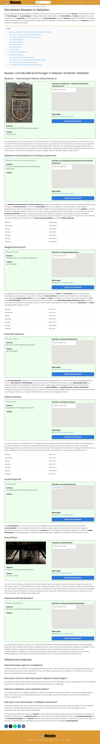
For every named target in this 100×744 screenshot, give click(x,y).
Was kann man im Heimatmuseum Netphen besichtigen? (29, 60)
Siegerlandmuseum (18, 40)
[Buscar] (49, 2)
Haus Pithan (15, 49)
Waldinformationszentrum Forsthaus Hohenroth (26, 37)
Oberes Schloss (16, 44)
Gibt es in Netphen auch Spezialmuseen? (24, 62)
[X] (10, 726)
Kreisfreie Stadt (78, 2)
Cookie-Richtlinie (32, 739)
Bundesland (66, 2)
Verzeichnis (90, 2)
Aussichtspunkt (16, 47)
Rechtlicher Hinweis (54, 739)
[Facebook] (6, 726)
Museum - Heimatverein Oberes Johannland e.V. (26, 35)
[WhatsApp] (15, 726)
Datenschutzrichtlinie (43, 739)
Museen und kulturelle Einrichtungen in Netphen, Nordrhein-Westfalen (30, 32)
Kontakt (62, 739)
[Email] (23, 726)
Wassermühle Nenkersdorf (20, 52)
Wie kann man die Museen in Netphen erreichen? (27, 65)
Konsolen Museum (17, 42)
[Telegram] (19, 726)
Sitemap (68, 739)
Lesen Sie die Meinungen (64, 116)
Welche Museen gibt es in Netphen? (22, 57)
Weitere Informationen (16, 55)
